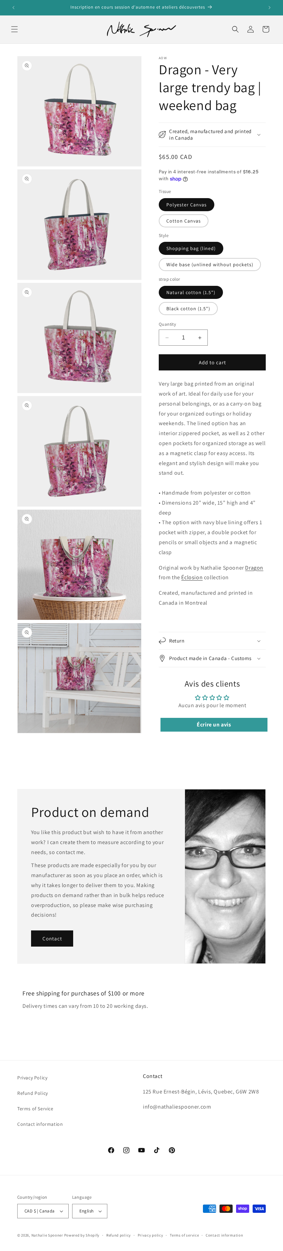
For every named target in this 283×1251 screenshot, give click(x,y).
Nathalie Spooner (47, 1235)
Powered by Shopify (82, 1235)
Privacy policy (150, 1235)
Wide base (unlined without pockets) (209, 264)
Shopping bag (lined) (191, 248)
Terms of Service (35, 1109)
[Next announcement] (269, 7)
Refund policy (118, 1235)
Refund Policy (32, 1093)
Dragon (254, 567)
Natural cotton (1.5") (190, 292)
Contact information (40, 1124)
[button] (14, 29)
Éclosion (192, 577)
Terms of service (184, 1235)
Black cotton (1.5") (188, 308)
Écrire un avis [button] (214, 724)
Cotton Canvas (183, 221)
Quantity (167, 324)
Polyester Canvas (186, 205)
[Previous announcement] (13, 7)
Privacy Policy (32, 1078)
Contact (52, 938)
